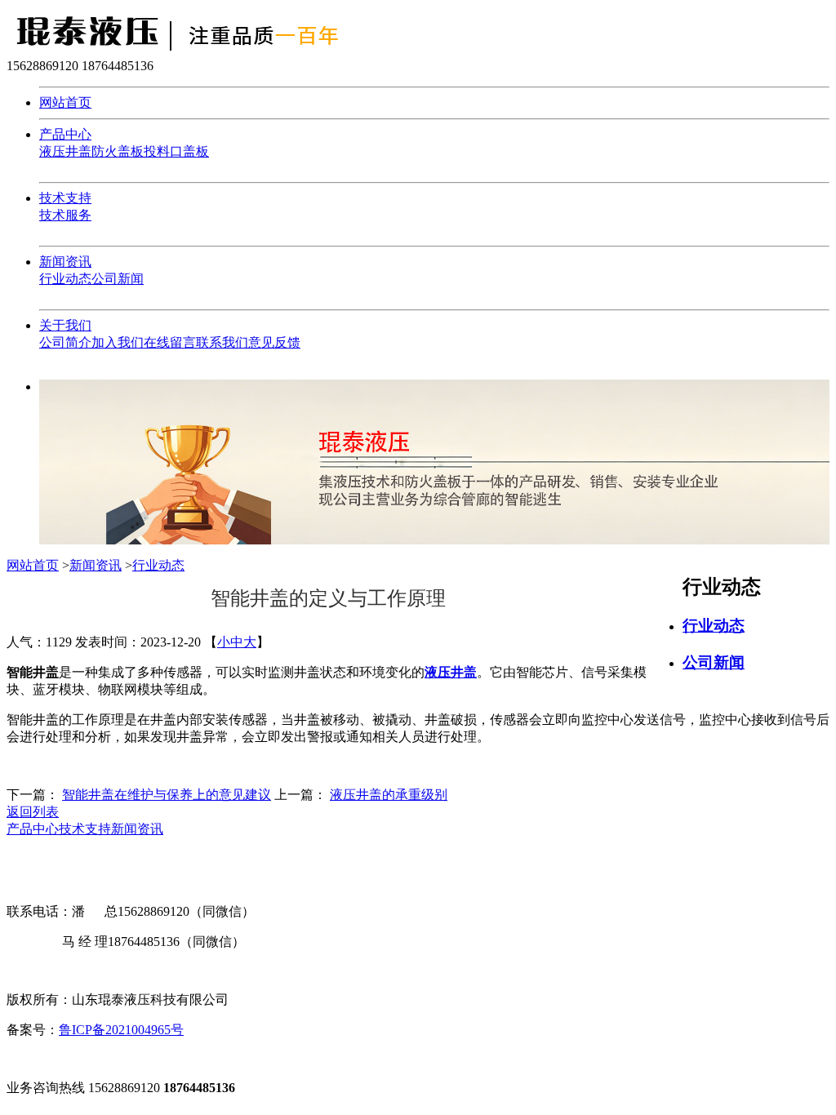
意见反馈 (274, 342)
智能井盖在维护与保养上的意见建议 (166, 795)
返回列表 (33, 812)
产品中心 (65, 134)
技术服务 (65, 215)
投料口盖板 (176, 151)
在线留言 (170, 342)
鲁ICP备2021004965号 (121, 1030)
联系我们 (222, 342)
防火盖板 (117, 151)
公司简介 (65, 342)
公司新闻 (117, 279)
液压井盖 (65, 151)
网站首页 (65, 102)
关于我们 (65, 325)
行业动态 (65, 279)
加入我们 (117, 342)
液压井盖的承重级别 (388, 795)
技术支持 (65, 198)
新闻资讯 (65, 262)
